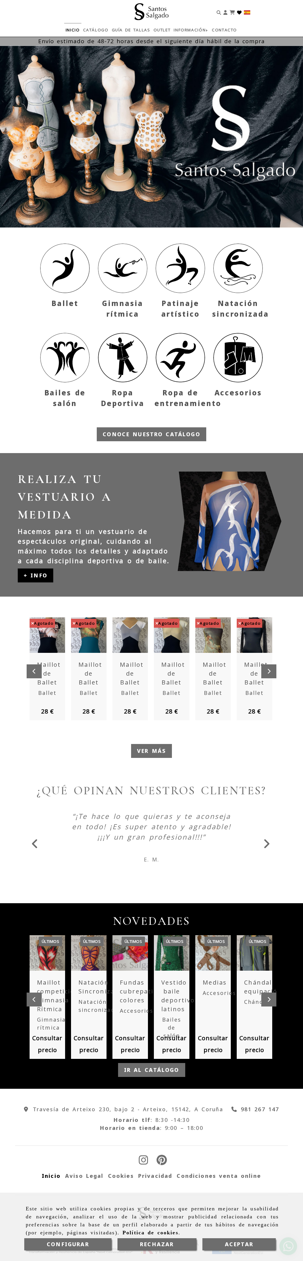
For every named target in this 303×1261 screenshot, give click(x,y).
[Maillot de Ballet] (49, 635)
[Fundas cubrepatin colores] (132, 958)
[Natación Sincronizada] (90, 958)
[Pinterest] (162, 1167)
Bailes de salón (171, 1032)
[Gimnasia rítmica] (123, 268)
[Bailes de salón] (65, 358)
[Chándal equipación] (256, 958)
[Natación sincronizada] (238, 268)
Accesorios (238, 392)
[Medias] (214, 958)
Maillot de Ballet (49, 673)
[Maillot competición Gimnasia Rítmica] (49, 958)
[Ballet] (65, 268)
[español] (247, 11)
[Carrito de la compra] (232, 12)
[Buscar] (218, 12)
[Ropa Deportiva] (123, 358)
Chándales (260, 1007)
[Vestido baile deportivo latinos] (173, 958)
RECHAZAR (157, 1244)
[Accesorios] (238, 358)
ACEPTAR (239, 1244)
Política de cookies (150, 1233)
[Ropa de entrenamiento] (180, 358)
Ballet (64, 303)
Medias (215, 988)
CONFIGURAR (68, 1244)
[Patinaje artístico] (180, 268)
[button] (225, 12)
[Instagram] (143, 1167)
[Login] (239, 12)
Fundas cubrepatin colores (139, 996)
